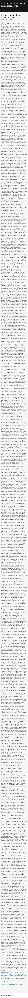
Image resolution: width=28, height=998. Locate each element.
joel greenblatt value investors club (13, 4)
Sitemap (3, 981)
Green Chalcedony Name (19, 978)
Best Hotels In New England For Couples (10, 980)
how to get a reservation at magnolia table (9, 984)
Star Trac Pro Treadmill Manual (15, 977)
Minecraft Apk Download (18, 48)
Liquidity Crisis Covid (5, 972)
